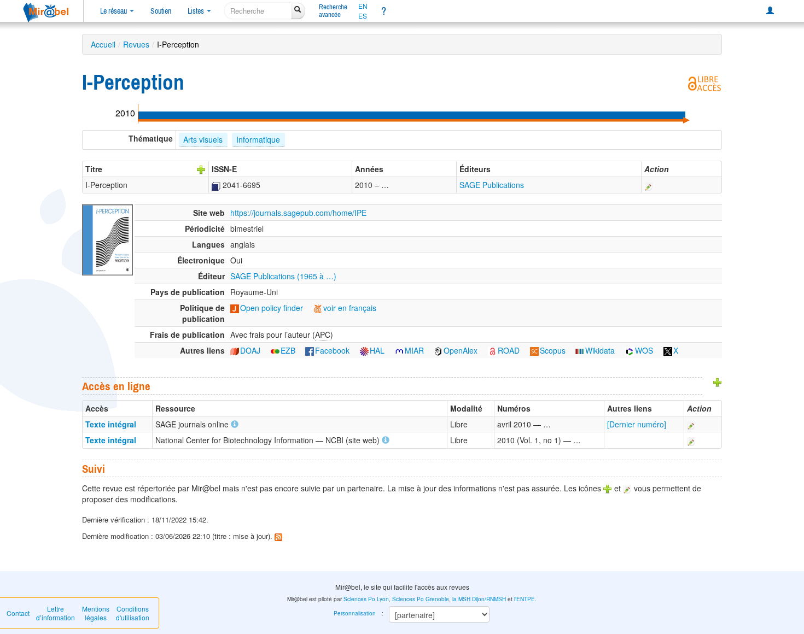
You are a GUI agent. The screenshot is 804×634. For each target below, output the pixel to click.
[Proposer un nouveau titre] (201, 168)
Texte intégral (110, 424)
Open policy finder (271, 307)
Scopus (553, 350)
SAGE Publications (491, 184)
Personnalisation (355, 613)
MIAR (414, 350)
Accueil (103, 44)
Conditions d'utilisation (132, 613)
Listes (197, 11)
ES (362, 16)
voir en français (349, 307)
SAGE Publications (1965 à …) (283, 276)
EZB (288, 350)
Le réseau (114, 11)
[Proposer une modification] (648, 184)
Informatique (258, 139)
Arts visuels (203, 139)
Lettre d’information (55, 613)
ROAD (509, 350)
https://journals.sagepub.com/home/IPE (298, 212)
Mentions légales (95, 613)
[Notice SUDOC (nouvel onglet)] (216, 184)
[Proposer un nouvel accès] (717, 381)
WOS (644, 350)
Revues (136, 44)
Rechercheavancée (333, 11)
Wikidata (600, 350)
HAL (377, 350)
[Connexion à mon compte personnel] (770, 11)
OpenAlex (460, 350)
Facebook (332, 350)
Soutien (160, 11)
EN (363, 6)
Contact (18, 613)
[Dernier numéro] (636, 424)
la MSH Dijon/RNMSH (479, 599)
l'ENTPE (524, 599)
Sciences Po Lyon (366, 599)
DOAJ (250, 350)
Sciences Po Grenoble (420, 599)
